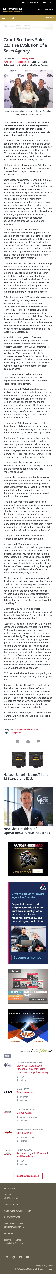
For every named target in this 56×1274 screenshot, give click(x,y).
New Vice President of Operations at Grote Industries (27, 830)
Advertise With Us (11, 1198)
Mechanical (23, 61)
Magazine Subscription (13, 1224)
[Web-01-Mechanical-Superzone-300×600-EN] (28, 963)
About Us (7, 1195)
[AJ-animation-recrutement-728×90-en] (28, 29)
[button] (53, 9)
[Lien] (28, 1051)
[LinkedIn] (20, 1257)
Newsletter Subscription (14, 1227)
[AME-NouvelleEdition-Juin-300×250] (28, 875)
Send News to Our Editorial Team (17, 1211)
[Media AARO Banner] (28, 1042)
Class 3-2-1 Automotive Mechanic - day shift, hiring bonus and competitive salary (32, 1069)
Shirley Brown (28, 58)
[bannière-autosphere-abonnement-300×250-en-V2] (28, 1002)
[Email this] (17, 741)
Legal (37, 1266)
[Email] (7, 1257)
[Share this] (28, 741)
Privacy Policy (47, 1266)
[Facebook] (13, 1257)
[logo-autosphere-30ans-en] (12, 9)
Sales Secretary (25, 1092)
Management (15, 732)
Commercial (20, 729)
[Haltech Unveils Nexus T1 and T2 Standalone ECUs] (28, 760)
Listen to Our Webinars (13, 1243)
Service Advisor (25, 1132)
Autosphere (9, 61)
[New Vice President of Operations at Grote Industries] (28, 806)
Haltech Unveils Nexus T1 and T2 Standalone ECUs (26, 776)
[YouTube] (27, 1257)
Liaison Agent (24, 1112)
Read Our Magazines (12, 1240)
